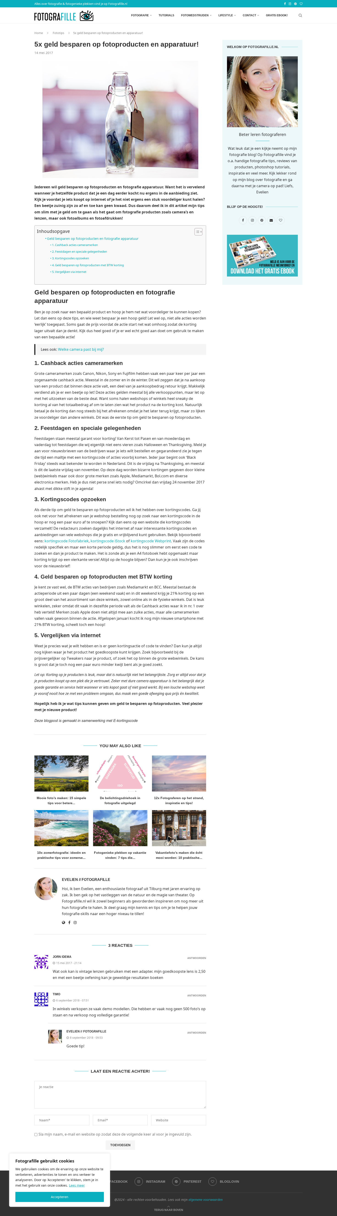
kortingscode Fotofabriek (66, 540)
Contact (249, 15)
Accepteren (59, 1197)
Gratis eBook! (277, 15)
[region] (59, 1180)
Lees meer (77, 1185)
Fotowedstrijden (195, 15)
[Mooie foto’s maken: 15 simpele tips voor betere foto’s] (61, 773)
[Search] (300, 15)
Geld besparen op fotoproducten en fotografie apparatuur (92, 238)
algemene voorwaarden (205, 1199)
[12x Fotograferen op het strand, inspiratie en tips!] (179, 773)
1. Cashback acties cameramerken (75, 245)
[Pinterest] (295, 3)
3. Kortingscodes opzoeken (70, 258)
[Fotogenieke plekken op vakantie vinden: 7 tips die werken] (120, 828)
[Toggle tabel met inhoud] (196, 232)
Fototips (58, 33)
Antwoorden (196, 958)
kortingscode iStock (108, 540)
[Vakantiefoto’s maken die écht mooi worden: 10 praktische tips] (179, 828)
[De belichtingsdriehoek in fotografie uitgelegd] (120, 773)
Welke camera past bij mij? (81, 349)
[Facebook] (285, 3)
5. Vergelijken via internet (69, 272)
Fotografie (140, 15)
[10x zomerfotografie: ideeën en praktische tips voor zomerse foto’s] (61, 828)
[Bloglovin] (301, 3)
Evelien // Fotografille (86, 880)
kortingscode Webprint (151, 540)
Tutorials (166, 15)
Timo (56, 994)
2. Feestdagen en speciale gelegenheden (79, 251)
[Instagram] (290, 3)
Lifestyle (225, 15)
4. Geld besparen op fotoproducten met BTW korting (88, 265)
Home (38, 33)
